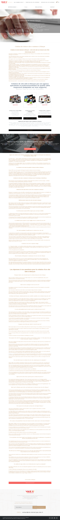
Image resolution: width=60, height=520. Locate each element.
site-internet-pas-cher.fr (16, 517)
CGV (16, 518)
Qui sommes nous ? (19, 2)
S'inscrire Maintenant (38, 507)
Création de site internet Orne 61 (30, 482)
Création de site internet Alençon (30, 20)
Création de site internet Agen (22, 503)
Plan (14, 518)
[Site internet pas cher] (4, 2)
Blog (12, 518)
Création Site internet (8, 518)
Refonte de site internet (48, 2)
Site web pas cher (23, 517)
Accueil (10, 2)
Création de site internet (32, 2)
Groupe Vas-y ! (23, 518)
